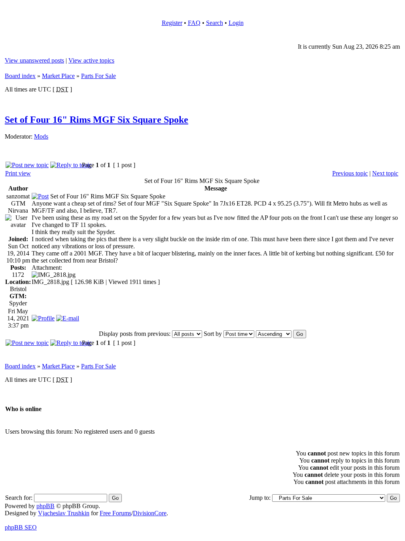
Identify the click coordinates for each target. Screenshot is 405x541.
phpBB (45, 506)
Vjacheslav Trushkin (63, 513)
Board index (20, 75)
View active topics (91, 60)
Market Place (58, 75)
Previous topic (350, 173)
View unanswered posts (34, 60)
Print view (18, 173)
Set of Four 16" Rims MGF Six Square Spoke (96, 119)
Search (214, 22)
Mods (41, 136)
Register (172, 22)
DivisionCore (150, 513)
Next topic (385, 173)
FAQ (194, 22)
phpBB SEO (21, 527)
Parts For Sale (98, 75)
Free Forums (115, 513)
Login (236, 22)
